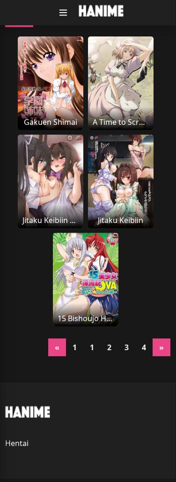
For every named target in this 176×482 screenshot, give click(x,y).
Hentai (17, 443)
